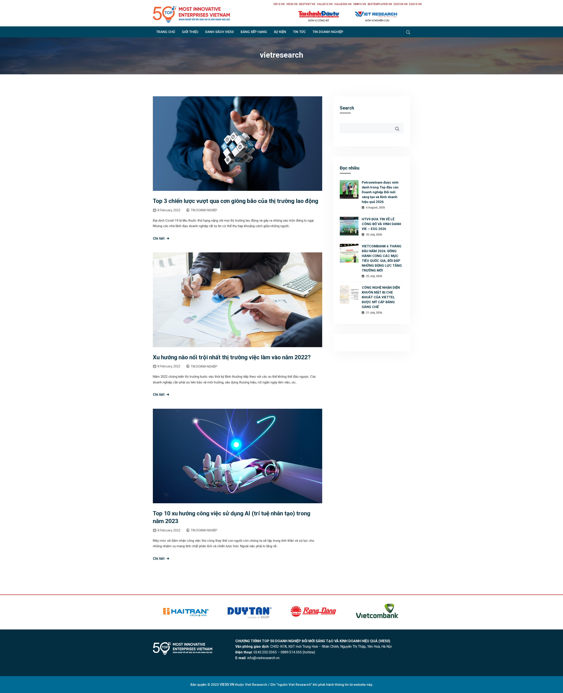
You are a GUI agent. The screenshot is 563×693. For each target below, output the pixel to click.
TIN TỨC (299, 32)
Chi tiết (159, 238)
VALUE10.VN (325, 4)
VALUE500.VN (342, 4)
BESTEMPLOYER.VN (380, 4)
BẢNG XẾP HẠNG (254, 32)
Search (347, 108)
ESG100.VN (401, 4)
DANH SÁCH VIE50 (219, 32)
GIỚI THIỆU (190, 32)
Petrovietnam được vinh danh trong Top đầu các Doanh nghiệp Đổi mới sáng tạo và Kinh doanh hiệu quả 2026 (380, 192)
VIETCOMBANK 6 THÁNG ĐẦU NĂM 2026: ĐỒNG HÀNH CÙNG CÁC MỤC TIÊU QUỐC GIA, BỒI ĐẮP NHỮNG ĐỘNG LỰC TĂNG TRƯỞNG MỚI (382, 258)
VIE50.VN (292, 4)
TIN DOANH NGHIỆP (328, 32)
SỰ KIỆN (280, 32)
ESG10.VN (415, 4)
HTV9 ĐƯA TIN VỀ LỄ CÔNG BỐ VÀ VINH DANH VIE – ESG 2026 (381, 224)
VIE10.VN (279, 4)
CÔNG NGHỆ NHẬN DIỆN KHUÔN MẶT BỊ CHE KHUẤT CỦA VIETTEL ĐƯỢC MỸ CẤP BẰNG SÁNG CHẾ (381, 297)
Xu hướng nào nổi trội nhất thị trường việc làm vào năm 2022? (232, 357)
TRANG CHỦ (165, 32)
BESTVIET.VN (307, 4)
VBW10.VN (359, 4)
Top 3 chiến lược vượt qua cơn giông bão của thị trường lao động (235, 201)
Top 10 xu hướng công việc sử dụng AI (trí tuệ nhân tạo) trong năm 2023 (231, 517)
